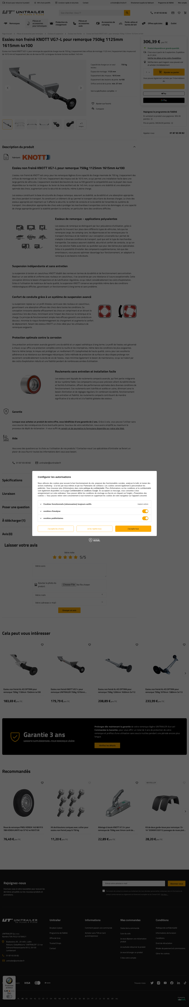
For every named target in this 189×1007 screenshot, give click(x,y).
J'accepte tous (133, 528)
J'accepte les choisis (56, 528)
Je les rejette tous (94, 528)
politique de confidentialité (94, 488)
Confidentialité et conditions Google (84, 491)
